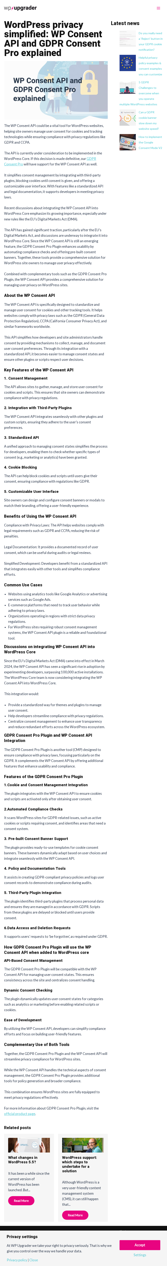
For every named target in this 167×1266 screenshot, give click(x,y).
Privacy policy (17, 1260)
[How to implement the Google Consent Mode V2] (128, 142)
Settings (140, 1255)
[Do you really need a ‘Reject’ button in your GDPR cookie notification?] (128, 38)
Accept (140, 1245)
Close (33, 1260)
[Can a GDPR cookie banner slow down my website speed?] (128, 117)
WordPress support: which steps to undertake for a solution (79, 1164)
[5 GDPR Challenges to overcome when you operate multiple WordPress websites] (128, 87)
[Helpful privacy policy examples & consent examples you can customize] (128, 63)
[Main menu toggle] (158, 8)
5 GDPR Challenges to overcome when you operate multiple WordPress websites (139, 93)
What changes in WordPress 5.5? (22, 1160)
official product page (19, 1114)
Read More (21, 1200)
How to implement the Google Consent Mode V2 (150, 142)
